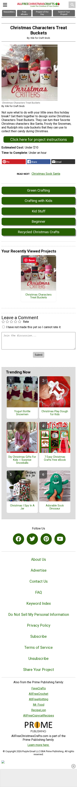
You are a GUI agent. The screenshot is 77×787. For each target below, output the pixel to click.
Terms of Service (38, 647)
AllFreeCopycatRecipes (38, 715)
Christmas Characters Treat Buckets (38, 296)
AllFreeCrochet (38, 694)
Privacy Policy (38, 625)
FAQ (38, 592)
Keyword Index (38, 603)
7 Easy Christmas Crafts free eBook (55, 458)
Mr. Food (38, 704)
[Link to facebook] (18, 539)
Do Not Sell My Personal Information (38, 614)
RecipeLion (38, 710)
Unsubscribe (38, 658)
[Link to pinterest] (46, 539)
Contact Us (39, 581)
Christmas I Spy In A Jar (22, 507)
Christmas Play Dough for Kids (54, 413)
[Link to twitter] (32, 539)
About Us (38, 559)
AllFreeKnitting (38, 699)
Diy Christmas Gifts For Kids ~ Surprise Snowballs (22, 459)
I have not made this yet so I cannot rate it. (33, 327)
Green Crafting (38, 190)
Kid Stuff (38, 211)
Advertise (39, 570)
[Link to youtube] (60, 539)
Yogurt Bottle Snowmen (22, 413)
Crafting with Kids (38, 201)
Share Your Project (38, 669)
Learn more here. (38, 745)
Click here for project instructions (38, 139)
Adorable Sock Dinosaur (55, 507)
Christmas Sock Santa (46, 173)
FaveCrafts (38, 688)
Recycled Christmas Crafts (38, 232)
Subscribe (38, 636)
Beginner (38, 221)
